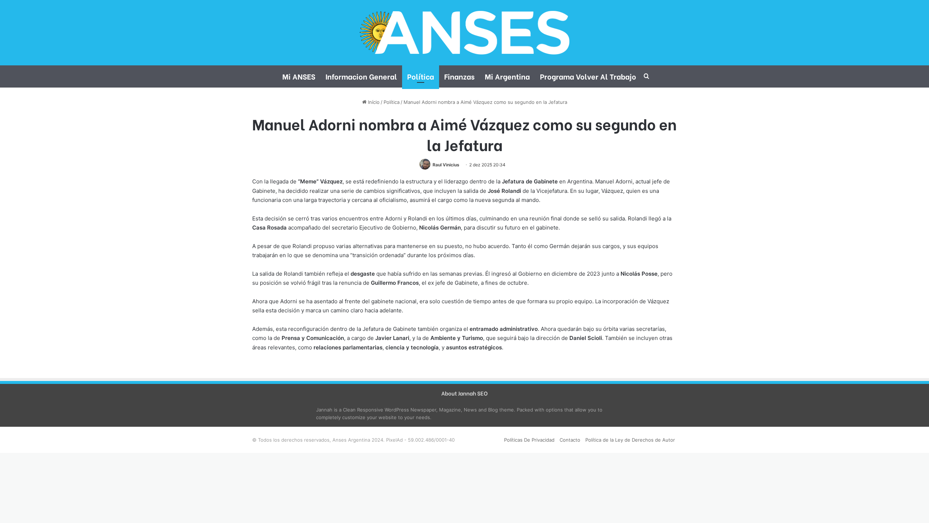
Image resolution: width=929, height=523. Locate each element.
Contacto (570, 440)
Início (373, 102)
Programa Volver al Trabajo (588, 76)
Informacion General (361, 76)
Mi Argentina (507, 76)
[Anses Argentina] (464, 32)
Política (420, 76)
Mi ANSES (298, 76)
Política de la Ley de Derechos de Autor (630, 440)
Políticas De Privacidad (529, 440)
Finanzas (459, 76)
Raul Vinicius (446, 164)
